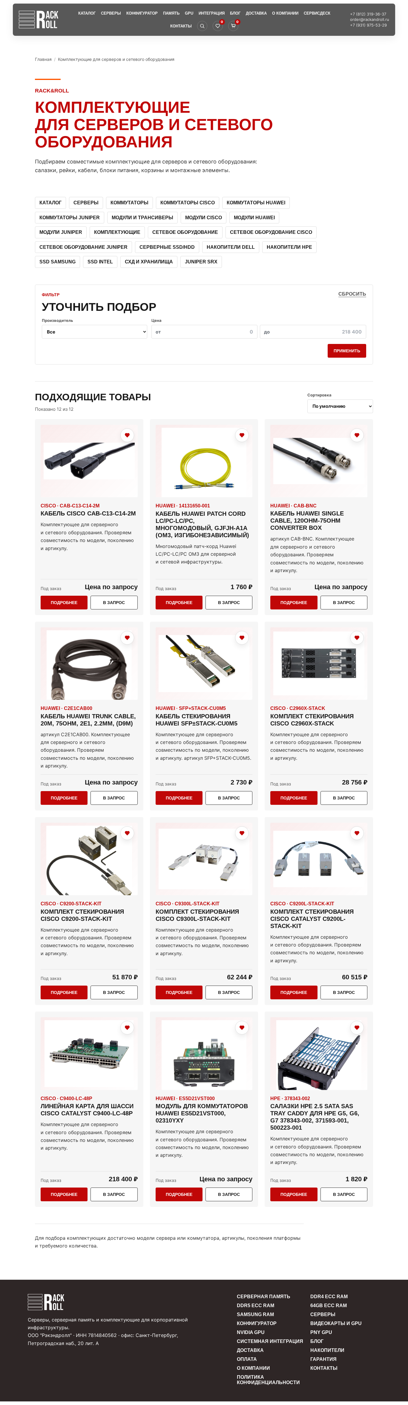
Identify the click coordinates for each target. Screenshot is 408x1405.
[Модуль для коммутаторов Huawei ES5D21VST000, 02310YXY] (204, 1053)
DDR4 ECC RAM (329, 1296)
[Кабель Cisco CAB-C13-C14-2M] (89, 461)
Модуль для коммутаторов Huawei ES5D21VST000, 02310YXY (202, 1113)
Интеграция (212, 13)
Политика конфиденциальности (268, 1380)
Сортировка (319, 395)
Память (171, 13)
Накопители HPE (289, 247)
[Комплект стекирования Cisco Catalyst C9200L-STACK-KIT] (318, 859)
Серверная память (263, 1296)
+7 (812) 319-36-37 (368, 14)
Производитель (57, 320)
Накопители (327, 1350)
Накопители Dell (231, 247)
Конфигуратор (142, 13)
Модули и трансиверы (142, 217)
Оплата (247, 1359)
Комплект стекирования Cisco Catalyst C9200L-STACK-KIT (312, 918)
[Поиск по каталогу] (202, 26)
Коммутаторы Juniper (69, 217)
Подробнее (64, 602)
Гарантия (323, 1359)
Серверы (111, 13)
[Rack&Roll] (38, 20)
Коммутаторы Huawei (256, 202)
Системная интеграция (270, 1341)
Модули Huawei (254, 217)
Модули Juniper (60, 232)
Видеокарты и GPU (336, 1323)
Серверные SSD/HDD (167, 247)
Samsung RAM (255, 1314)
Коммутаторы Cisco (187, 202)
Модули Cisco (203, 217)
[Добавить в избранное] (127, 435)
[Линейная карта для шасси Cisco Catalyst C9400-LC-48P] (89, 1053)
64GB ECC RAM (328, 1305)
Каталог (87, 13)
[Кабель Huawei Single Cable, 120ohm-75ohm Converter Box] (318, 461)
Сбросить (352, 294)
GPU (189, 13)
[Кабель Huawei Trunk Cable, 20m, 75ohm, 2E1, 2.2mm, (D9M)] (89, 663)
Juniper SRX (201, 261)
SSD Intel (100, 261)
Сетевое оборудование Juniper (83, 247)
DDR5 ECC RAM (255, 1305)
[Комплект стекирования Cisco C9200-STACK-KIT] (89, 859)
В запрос (114, 602)
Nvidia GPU (251, 1332)
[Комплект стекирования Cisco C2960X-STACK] (318, 663)
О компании (285, 13)
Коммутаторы (129, 202)
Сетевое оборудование (185, 232)
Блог (235, 13)
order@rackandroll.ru (369, 19)
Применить (347, 350)
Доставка (256, 13)
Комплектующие (117, 232)
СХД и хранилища (149, 261)
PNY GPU (321, 1332)
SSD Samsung (57, 261)
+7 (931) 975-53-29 (368, 25)
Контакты (181, 26)
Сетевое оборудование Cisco (271, 232)
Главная (43, 59)
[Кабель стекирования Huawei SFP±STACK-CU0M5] (204, 663)
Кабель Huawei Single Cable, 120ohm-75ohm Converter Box (307, 520)
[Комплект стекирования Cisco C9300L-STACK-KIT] (204, 859)
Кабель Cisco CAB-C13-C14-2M (88, 513)
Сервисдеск (317, 13)
